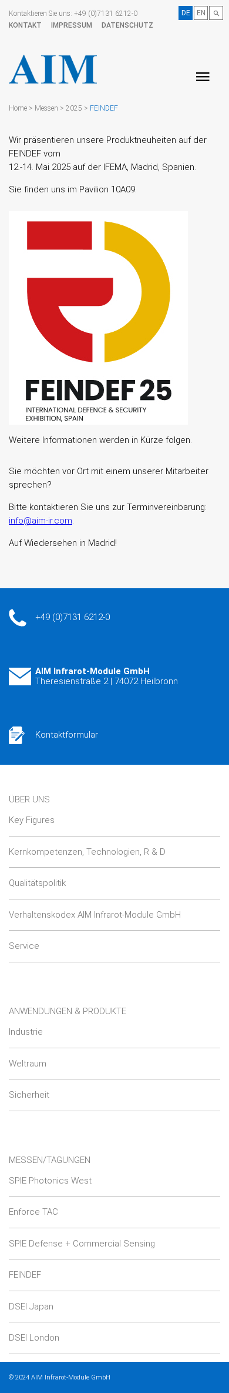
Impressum (71, 25)
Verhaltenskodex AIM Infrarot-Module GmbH (95, 914)
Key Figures (32, 820)
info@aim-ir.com (40, 520)
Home (18, 108)
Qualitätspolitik (37, 883)
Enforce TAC (33, 1212)
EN (201, 13)
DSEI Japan (31, 1306)
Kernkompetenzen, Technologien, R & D (87, 852)
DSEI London (34, 1337)
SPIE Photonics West (50, 1180)
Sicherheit (29, 1094)
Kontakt (25, 25)
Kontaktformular (66, 734)
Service (24, 946)
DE (185, 13)
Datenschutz (127, 25)
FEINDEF (104, 108)
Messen (46, 108)
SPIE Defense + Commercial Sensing (82, 1243)
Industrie (26, 1032)
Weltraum (27, 1063)
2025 (74, 108)
